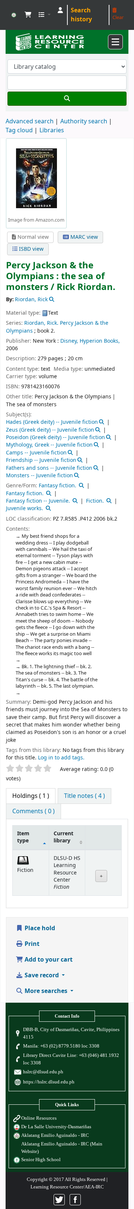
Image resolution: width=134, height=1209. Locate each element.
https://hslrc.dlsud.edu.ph (48, 1082)
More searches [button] (46, 991)
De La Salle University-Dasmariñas (56, 1126)
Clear (118, 17)
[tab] (84, 796)
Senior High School (41, 1159)
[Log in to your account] (60, 10)
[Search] (67, 99)
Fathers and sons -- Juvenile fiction (49, 468)
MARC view (83, 237)
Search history (81, 15)
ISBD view (30, 249)
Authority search (83, 121)
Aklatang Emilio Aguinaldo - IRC (55, 1135)
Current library (63, 837)
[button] (28, 14)
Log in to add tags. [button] (61, 758)
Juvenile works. (24, 508)
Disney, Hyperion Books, (90, 341)
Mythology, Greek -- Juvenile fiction (49, 445)
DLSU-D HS (13, 15)
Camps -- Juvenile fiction (36, 453)
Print (31, 944)
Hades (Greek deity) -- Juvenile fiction (52, 422)
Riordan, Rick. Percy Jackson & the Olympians (57, 326)
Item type (23, 837)
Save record (41, 975)
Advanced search (30, 121)
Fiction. (95, 501)
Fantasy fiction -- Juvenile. (38, 501)
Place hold (39, 928)
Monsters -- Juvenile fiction (39, 475)
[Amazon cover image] (36, 177)
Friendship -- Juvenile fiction (41, 460)
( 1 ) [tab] (30, 796)
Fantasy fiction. (57, 486)
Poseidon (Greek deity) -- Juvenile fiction (55, 437)
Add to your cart (48, 959)
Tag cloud (19, 130)
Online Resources (39, 1118)
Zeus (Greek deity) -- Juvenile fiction (50, 430)
